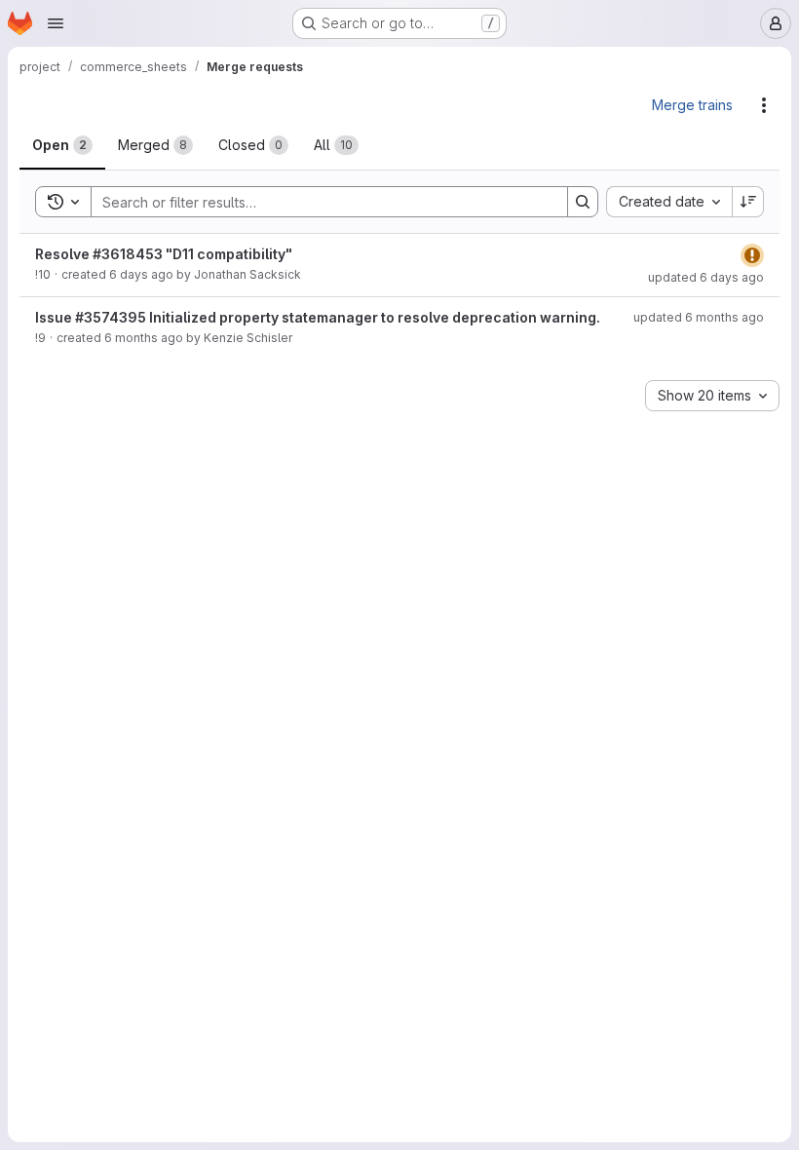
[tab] (62, 145)
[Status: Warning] (752, 255)
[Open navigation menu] (55, 23)
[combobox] (669, 201)
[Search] (582, 201)
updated (706, 277)
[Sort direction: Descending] (748, 201)
